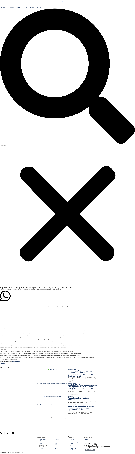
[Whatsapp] (1, 433)
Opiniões (32, 7)
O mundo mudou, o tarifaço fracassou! (78, 399)
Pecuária (18, 7)
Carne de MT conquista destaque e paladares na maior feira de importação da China (82, 408)
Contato (39, 7)
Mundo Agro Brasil (16, 361)
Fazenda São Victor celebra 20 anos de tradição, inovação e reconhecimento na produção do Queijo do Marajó (82, 373)
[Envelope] (13, 433)
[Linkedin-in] (10, 433)
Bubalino (74, 369)
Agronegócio (11, 7)
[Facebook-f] (4, 433)
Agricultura (3, 7)
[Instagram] (7, 433)
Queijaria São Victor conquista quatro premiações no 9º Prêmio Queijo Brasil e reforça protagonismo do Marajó (82, 387)
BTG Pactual (13, 330)
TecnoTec (25, 7)
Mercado (74, 404)
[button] (67, 76)
